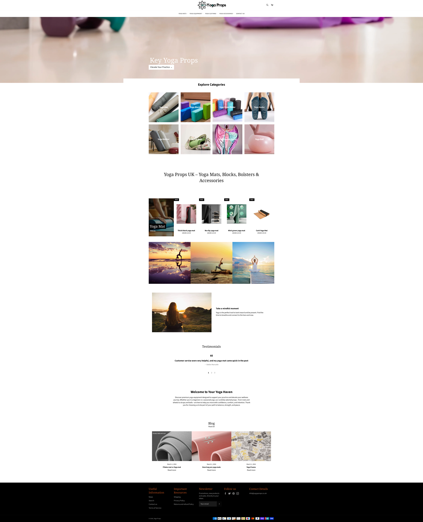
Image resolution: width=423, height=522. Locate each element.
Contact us (240, 14)
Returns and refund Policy (184, 504)
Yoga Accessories (226, 14)
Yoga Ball (259, 139)
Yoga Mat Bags (195, 139)
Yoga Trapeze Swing (227, 139)
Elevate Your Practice (161, 67)
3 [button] (214, 372)
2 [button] (211, 372)
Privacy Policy (179, 500)
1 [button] (208, 372)
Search (151, 500)
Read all (211, 426)
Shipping (177, 497)
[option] (211, 50)
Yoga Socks (259, 107)
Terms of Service (155, 508)
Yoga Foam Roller (227, 107)
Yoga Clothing (210, 14)
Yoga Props (157, 518)
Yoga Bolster (163, 139)
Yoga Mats (183, 14)
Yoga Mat (163, 107)
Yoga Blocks (195, 107)
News (151, 497)
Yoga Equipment (196, 14)
